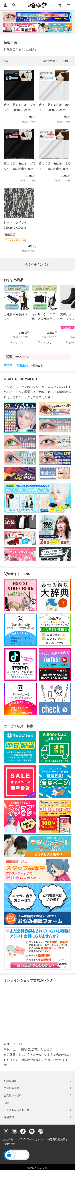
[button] (16, 1155)
